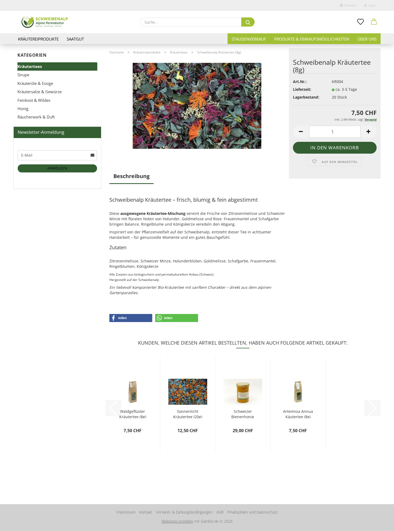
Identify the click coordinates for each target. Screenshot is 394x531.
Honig (22, 108)
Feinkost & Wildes (33, 100)
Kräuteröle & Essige (35, 83)
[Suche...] (248, 22)
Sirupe (23, 74)
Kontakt (145, 512)
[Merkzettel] (360, 22)
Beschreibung (131, 176)
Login (372, 5)
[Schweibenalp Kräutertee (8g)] (197, 105)
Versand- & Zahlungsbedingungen (184, 512)
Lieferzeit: (302, 89)
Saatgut (75, 39)
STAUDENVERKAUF (249, 39)
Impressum (126, 512)
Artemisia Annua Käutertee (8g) (298, 413)
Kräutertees (29, 66)
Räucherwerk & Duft (36, 117)
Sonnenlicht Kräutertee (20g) (187, 413)
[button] (374, 22)
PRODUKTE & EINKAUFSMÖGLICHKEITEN (311, 39)
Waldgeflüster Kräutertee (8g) (132, 413)
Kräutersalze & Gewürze (39, 91)
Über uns (367, 39)
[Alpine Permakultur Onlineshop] (44, 22)
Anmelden (57, 168)
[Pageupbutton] (379, 523)
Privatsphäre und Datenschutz (252, 512)
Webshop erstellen (177, 521)
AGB (220, 512)
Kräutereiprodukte (38, 39)
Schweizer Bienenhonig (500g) (242, 413)
